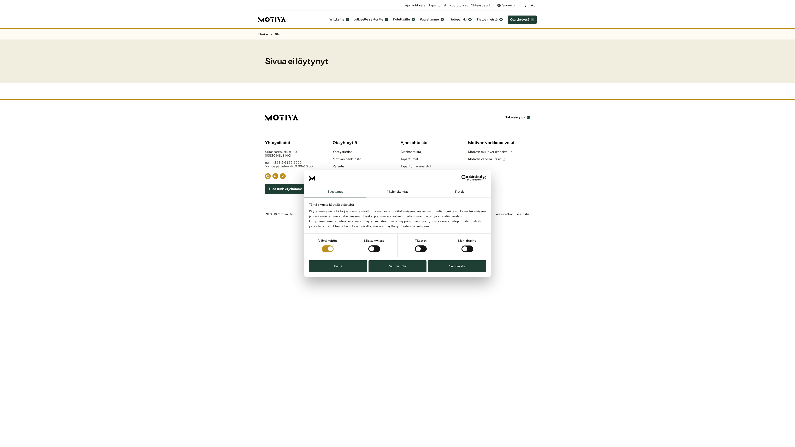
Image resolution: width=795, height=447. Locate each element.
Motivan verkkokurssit (485, 159)
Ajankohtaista (415, 5)
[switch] (374, 249)
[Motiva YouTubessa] (268, 176)
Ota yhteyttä (519, 19)
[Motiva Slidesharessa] (283, 176)
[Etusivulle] (272, 19)
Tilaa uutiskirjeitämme (285, 189)
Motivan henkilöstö (347, 159)
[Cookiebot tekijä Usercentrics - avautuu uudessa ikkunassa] (468, 178)
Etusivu (263, 34)
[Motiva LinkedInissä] (275, 176)
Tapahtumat (437, 5)
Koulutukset (459, 5)
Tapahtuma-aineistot (415, 166)
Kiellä (338, 266)
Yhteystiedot (480, 5)
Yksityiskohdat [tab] (397, 192)
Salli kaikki (457, 266)
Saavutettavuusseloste (512, 214)
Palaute (338, 166)
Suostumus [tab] (335, 192)
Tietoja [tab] (460, 192)
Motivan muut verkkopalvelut (490, 152)
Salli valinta (397, 266)
